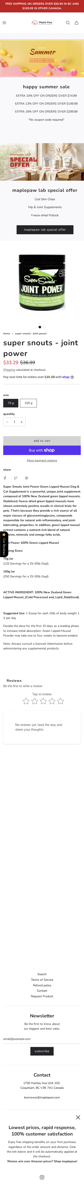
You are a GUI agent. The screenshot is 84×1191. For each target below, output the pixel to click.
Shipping (9, 370)
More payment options (42, 460)
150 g (28, 403)
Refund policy (42, 985)
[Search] (68, 22)
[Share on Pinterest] (26, 477)
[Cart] (76, 22)
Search (42, 974)
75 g (11, 403)
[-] (7, 422)
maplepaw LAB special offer (45, 230)
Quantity (9, 414)
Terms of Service (42, 980)
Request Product (42, 996)
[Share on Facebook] (5, 477)
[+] (21, 422)
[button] (40, 327)
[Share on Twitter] (16, 477)
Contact (42, 991)
